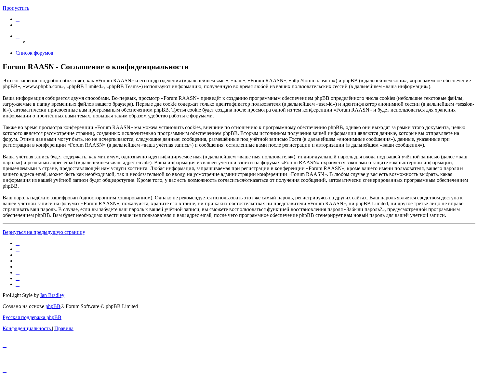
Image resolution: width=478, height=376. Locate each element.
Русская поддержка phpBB (32, 317)
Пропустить (16, 8)
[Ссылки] (18, 36)
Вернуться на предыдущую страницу (44, 232)
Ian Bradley (52, 295)
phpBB (53, 306)
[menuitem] (18, 19)
